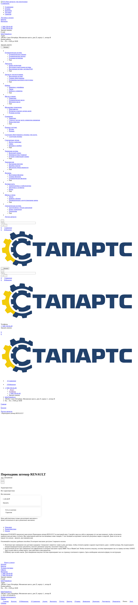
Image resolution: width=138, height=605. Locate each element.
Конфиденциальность (8, 597)
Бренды (3, 566)
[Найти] (5, 225)
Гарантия (8, 14)
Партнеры (8, 10)
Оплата (7, 531)
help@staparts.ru (6, 34)
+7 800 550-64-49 (6, 26)
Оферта (3, 570)
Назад (12, 390)
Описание (8, 527)
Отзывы (7, 9)
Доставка (8, 12)
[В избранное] (2, 480)
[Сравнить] (2, 482)
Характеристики (10, 529)
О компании (9, 7)
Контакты (4, 571)
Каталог (3, 564)
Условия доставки (7, 568)
